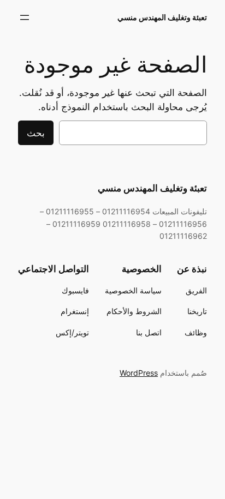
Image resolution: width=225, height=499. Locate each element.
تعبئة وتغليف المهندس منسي (162, 17)
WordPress (139, 372)
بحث (36, 133)
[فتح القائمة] (24, 17)
